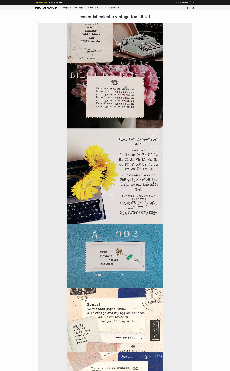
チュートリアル (94, 7)
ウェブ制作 (78, 7)
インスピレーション (113, 7)
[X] (193, 2)
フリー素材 (64, 7)
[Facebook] (190, 2)
